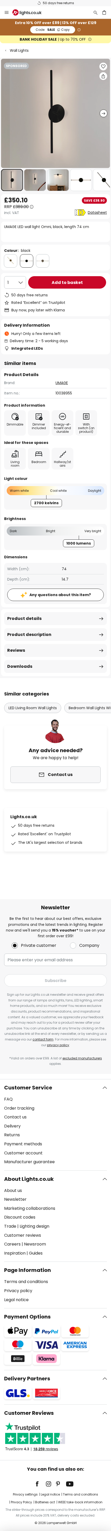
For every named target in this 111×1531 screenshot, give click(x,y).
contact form (43, 1039)
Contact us (15, 1117)
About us (13, 1190)
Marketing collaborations (29, 1208)
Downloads (19, 666)
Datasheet (97, 212)
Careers (12, 1244)
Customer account (23, 1153)
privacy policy (58, 1045)
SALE (53, 29)
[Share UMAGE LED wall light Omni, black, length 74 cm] (103, 76)
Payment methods (23, 1144)
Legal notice (16, 1300)
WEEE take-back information (80, 1502)
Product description (29, 635)
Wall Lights (19, 50)
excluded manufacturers (82, 1058)
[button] (12, 180)
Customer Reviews (29, 1413)
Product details (24, 618)
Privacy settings (25, 1494)
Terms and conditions (26, 1282)
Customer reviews (22, 1235)
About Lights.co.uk (29, 1179)
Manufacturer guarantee (29, 1162)
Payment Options (27, 1316)
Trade (10, 1226)
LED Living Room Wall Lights (33, 707)
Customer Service (28, 1087)
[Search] (95, 12)
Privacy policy (18, 1291)
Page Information (27, 1270)
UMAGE (62, 382)
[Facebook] (40, 1484)
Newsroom (35, 1244)
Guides (36, 1253)
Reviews (16, 650)
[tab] (55, 1124)
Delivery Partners (27, 1378)
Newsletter (15, 1199)
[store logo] (30, 12)
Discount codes (19, 1217)
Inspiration (15, 1253)
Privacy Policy (21, 1502)
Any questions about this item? (60, 594)
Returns (12, 1135)
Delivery (12, 1126)
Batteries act (45, 1502)
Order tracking (19, 1108)
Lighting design (34, 1226)
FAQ (8, 1099)
